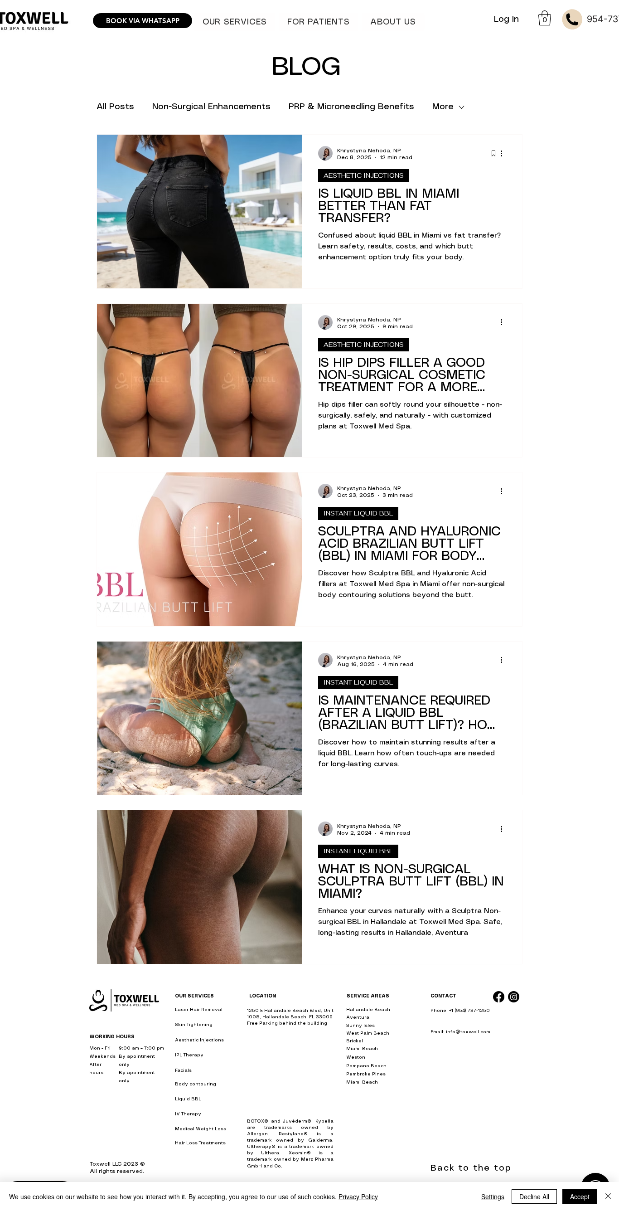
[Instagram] (513, 996)
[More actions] (504, 153)
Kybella (324, 1121)
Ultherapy (259, 1146)
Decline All (534, 1196)
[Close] (608, 1196)
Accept (580, 1196)
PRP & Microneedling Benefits (351, 107)
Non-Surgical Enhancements (211, 107)
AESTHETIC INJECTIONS (364, 175)
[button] (318, 22)
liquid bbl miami (449, 1049)
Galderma (320, 1140)
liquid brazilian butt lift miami (465, 1121)
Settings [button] (492, 1196)
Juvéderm (295, 1121)
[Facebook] (498, 996)
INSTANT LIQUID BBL (358, 513)
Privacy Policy (358, 1196)
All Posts (115, 107)
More (443, 107)
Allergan (257, 1134)
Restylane (291, 1134)
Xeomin (298, 1153)
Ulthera (270, 1153)
